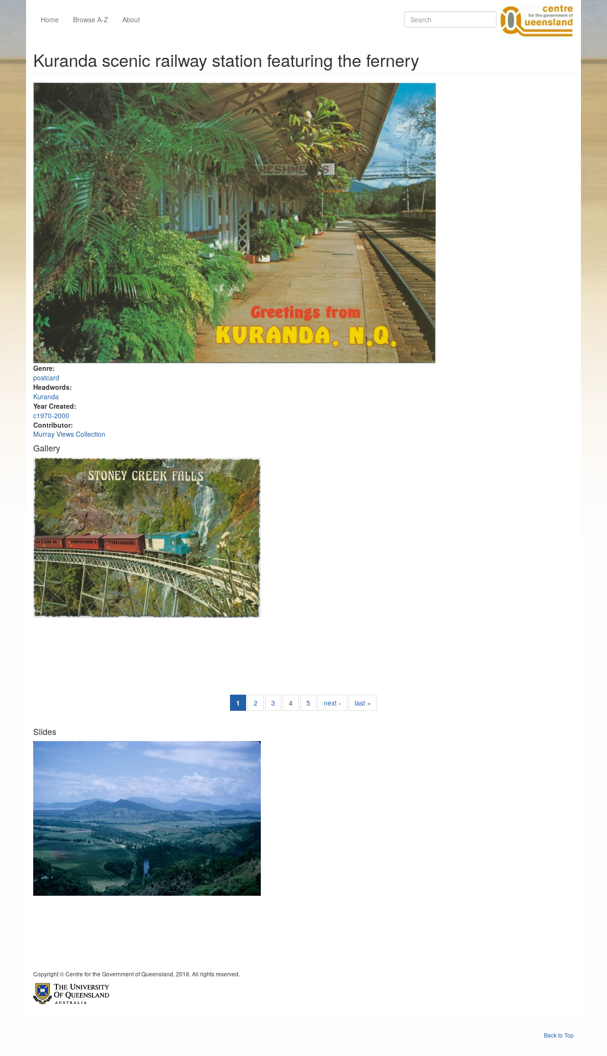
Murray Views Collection (69, 434)
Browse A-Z (90, 19)
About (131, 19)
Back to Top (559, 1035)
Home (50, 19)
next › (332, 702)
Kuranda (46, 396)
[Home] (535, 19)
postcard (46, 377)
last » (363, 702)
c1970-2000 (51, 415)
